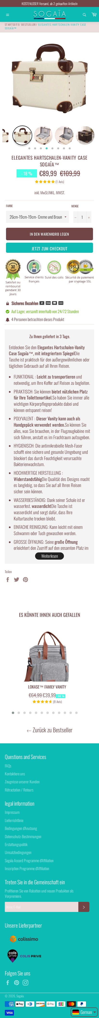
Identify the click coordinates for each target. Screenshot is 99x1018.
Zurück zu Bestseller (51, 730)
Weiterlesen (49, 556)
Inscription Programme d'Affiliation (27, 868)
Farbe (9, 206)
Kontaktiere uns (15, 774)
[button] (13, 712)
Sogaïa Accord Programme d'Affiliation (29, 860)
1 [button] (29, 148)
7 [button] (64, 148)
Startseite (12, 24)
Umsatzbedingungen (18, 852)
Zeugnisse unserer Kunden (22, 781)
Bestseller (28, 24)
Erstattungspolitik (16, 844)
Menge (75, 206)
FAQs (8, 766)
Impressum (12, 812)
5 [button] (52, 148)
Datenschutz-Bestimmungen (23, 836)
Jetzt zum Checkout (50, 249)
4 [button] (46, 148)
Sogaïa (20, 995)
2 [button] (35, 148)
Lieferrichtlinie (14, 820)
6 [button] (58, 148)
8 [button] (69, 148)
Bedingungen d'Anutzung (21, 828)
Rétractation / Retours (19, 790)
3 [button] (40, 148)
